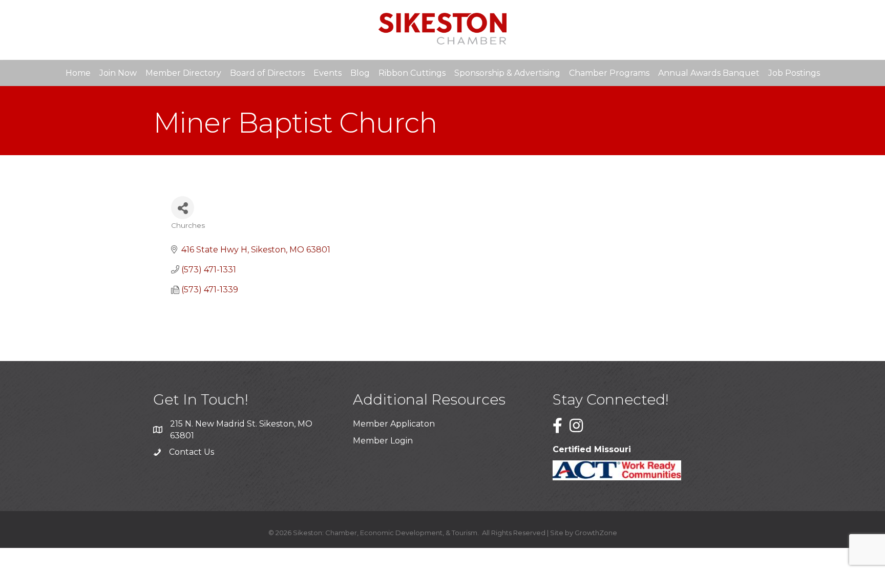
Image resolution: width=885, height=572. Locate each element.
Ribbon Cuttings (412, 73)
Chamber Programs (609, 73)
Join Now (118, 73)
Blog (360, 73)
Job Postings (794, 73)
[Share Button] (182, 207)
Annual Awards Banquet (709, 73)
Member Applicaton (394, 424)
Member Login (383, 441)
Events (327, 73)
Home (78, 73)
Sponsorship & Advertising (507, 73)
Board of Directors (267, 73)
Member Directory (183, 73)
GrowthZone (596, 532)
